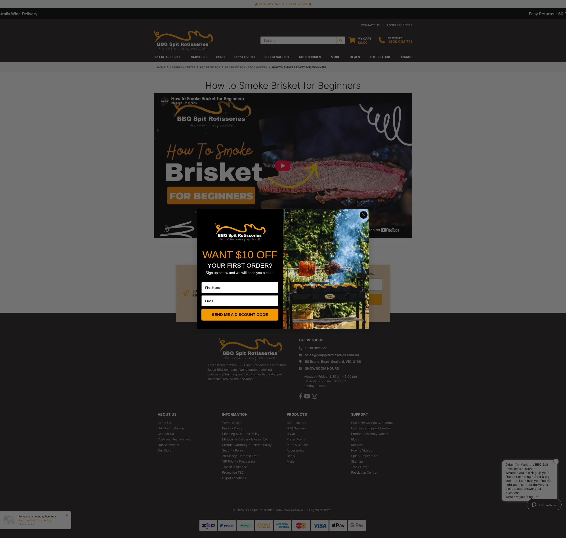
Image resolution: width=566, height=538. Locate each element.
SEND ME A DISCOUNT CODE (240, 314)
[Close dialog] (363, 215)
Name (205, 279)
